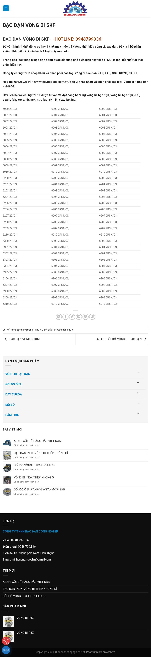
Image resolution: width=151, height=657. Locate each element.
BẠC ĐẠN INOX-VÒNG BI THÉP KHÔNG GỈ (41, 453)
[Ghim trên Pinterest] (85, 317)
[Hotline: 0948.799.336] (6, 641)
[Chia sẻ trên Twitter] (72, 317)
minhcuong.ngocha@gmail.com (31, 559)
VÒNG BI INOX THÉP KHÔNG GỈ (34, 477)
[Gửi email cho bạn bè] (79, 317)
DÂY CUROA (13, 394)
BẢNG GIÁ (12, 415)
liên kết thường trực (62, 329)
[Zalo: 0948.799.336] (6, 650)
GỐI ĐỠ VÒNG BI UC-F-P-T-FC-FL (35, 465)
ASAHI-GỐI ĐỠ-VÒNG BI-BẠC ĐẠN (119, 339)
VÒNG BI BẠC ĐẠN (17, 374)
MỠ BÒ (10, 405)
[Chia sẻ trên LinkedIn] (92, 317)
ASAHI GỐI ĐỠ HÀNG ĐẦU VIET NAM (38, 441)
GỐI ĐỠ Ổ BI (13, 384)
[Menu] (6, 8)
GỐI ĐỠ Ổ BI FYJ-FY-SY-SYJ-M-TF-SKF (39, 489)
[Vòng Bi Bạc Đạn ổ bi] (75, 8)
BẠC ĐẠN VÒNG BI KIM (24, 339)
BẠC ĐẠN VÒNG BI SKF (26, 39)
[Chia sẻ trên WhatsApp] (59, 317)
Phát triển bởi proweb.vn (100, 652)
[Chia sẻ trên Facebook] (65, 317)
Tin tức (37, 329)
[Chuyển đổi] (138, 372)
